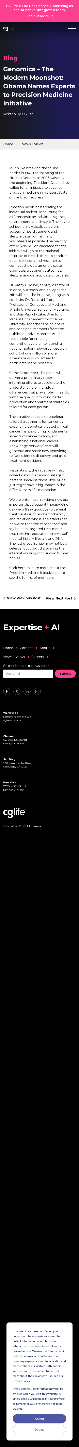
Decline (39, 1429)
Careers (37, 657)
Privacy (36, 825)
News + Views (14, 657)
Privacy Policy (21, 1381)
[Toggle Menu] (72, 28)
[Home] (9, 28)
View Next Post (59, 598)
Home (8, 648)
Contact (26, 648)
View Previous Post (24, 598)
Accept (39, 1418)
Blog (10, 59)
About (45, 648)
